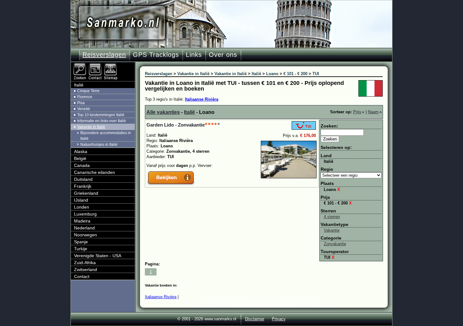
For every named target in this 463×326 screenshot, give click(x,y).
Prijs (357, 112)
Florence (84, 97)
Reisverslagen (104, 54)
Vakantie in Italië (91, 127)
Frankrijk (82, 186)
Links (194, 54)
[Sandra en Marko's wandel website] (122, 23)
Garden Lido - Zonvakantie (175, 124)
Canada (82, 165)
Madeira (82, 220)
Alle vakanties (163, 112)
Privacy (279, 319)
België (80, 158)
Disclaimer (254, 319)
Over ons (223, 54)
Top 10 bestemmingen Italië (100, 115)
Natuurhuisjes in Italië (98, 144)
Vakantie (332, 230)
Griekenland (86, 193)
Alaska (80, 151)
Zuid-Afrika (85, 262)
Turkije (80, 248)
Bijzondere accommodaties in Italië (105, 135)
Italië (189, 112)
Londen (81, 207)
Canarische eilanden (94, 172)
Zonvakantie (335, 243)
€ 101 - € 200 (338, 203)
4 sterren (332, 216)
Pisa (81, 103)
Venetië (83, 109)
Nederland (84, 227)
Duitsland (83, 179)
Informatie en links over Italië (101, 121)
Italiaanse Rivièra (201, 99)
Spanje (81, 241)
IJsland (81, 200)
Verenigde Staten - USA (97, 255)
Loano (332, 189)
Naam (373, 112)
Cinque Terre (88, 91)
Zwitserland (85, 269)
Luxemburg (85, 213)
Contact (81, 276)
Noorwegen (85, 234)
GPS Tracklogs (156, 54)
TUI (329, 257)
